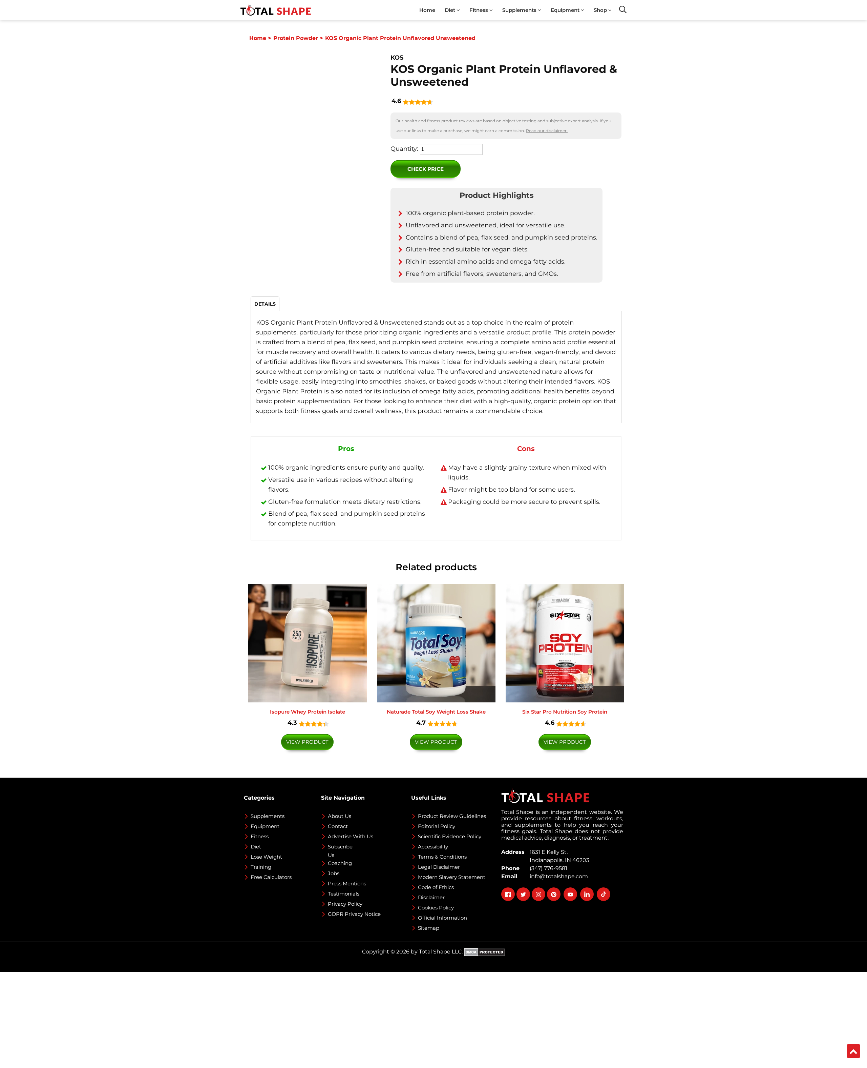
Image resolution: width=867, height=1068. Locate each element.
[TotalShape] (275, 10)
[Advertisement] (203, 1019)
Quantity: (404, 148)
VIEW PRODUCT (307, 742)
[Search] (623, 9)
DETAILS (265, 304)
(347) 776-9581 (547, 868)
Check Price (425, 169)
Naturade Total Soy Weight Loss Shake (436, 711)
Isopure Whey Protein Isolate (307, 711)
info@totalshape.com (557, 876)
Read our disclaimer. (547, 130)
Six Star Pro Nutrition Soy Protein (564, 711)
